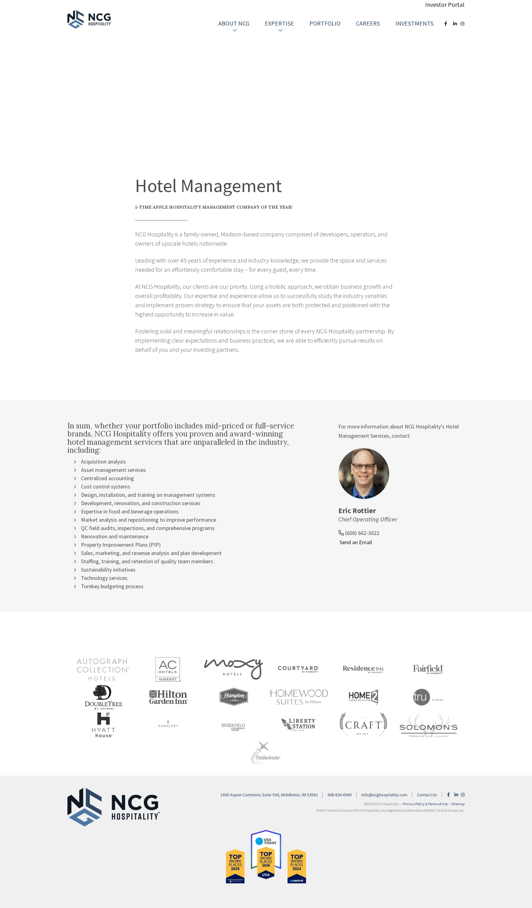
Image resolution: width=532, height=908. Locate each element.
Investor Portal (445, 4)
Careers (368, 23)
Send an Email (355, 542)
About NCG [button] (233, 23)
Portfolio (325, 23)
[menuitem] (234, 23)
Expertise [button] (279, 23)
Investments (414, 23)
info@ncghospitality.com (384, 795)
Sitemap (458, 804)
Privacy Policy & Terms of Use (425, 804)
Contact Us (427, 795)
